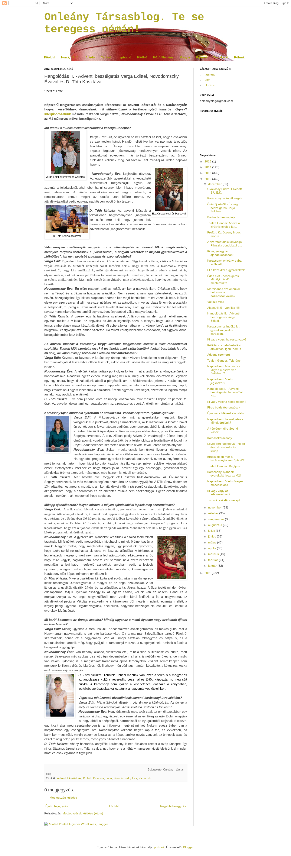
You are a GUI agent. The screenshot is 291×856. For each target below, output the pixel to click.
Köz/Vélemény (163, 57)
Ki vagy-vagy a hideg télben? (226, 401)
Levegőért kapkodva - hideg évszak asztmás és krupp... (226, 447)
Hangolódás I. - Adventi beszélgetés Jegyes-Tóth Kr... (225, 392)
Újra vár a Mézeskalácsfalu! (226, 413)
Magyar (185, 57)
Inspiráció (124, 57)
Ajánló (90, 57)
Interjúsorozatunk (57, 114)
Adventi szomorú (218, 354)
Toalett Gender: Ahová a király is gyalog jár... (223, 224)
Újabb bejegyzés (56, 806)
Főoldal (49, 57)
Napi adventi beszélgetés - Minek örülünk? (225, 420)
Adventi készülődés (69, 778)
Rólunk (239, 57)
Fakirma (209, 75)
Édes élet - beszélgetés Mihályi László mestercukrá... (223, 279)
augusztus (215, 525)
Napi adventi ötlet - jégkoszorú (220, 381)
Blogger (188, 847)
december (215, 184)
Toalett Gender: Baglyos (223, 466)
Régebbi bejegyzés (173, 806)
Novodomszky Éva (125, 778)
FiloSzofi (209, 85)
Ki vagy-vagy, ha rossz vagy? (226, 339)
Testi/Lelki (220, 57)
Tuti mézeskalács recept (223, 500)
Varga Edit (145, 778)
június (212, 536)
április (212, 548)
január (213, 565)
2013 (208, 173)
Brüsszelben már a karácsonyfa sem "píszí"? (226, 458)
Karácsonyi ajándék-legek (224, 198)
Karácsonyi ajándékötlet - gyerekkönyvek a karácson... (224, 330)
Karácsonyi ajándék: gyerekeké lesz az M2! (224, 473)
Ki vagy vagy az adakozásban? (218, 492)
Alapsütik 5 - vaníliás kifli (223, 307)
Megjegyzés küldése (63, 797)
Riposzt (201, 57)
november (215, 507)
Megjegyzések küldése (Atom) (82, 813)
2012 (208, 179)
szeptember (216, 519)
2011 (208, 573)
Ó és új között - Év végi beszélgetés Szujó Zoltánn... (222, 208)
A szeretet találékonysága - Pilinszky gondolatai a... (225, 243)
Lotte (109, 778)
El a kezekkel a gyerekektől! (226, 270)
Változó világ (215, 301)
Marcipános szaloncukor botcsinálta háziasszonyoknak (223, 292)
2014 (208, 167)
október (213, 513)
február (213, 560)
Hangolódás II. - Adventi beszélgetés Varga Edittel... (223, 317)
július (212, 530)
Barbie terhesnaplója (221, 217)
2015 (208, 161)
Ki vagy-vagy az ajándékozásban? (220, 252)
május (212, 542)
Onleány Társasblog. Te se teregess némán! (124, 23)
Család (106, 57)
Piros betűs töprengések (223, 407)
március (214, 554)
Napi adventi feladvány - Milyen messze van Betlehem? (223, 370)
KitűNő (142, 57)
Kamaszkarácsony (219, 438)
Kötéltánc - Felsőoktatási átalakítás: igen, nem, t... (225, 347)
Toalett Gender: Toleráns (224, 360)
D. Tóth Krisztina (93, 778)
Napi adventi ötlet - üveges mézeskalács (225, 483)
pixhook (159, 847)
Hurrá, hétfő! (70, 57)
